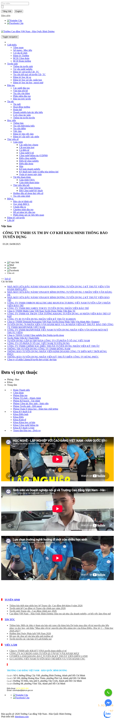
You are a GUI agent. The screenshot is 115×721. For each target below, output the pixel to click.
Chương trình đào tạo (23, 209)
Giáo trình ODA (27, 180)
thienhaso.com (22, 716)
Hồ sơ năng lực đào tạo (24, 212)
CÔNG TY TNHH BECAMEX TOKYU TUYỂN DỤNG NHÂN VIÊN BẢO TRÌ (48, 308)
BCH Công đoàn (21, 58)
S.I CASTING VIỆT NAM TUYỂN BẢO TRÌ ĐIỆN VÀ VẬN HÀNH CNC (47, 659)
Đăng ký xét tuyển (16, 217)
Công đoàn (18, 392)
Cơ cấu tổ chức (20, 53)
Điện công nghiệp (27, 158)
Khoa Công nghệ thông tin (25, 425)
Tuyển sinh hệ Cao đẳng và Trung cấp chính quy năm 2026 (37, 608)
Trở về (7, 279)
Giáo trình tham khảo (29, 182)
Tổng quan (18, 47)
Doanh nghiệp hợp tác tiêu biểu (28, 112)
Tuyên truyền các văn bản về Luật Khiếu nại (30, 639)
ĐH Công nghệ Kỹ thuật (31, 190)
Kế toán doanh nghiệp (29, 169)
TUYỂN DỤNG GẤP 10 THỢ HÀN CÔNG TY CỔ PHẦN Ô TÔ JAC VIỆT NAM (48, 340)
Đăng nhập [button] (5, 15)
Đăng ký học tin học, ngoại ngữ (28, 82)
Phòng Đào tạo (20, 395)
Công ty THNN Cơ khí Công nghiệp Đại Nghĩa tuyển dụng (35, 335)
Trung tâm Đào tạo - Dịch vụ (27, 430)
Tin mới (17, 104)
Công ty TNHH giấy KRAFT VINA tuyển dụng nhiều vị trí (37, 650)
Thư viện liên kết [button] (21, 185)
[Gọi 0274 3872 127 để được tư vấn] (108, 692)
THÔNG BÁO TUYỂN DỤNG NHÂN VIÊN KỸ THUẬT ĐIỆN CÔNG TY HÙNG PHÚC (53, 357)
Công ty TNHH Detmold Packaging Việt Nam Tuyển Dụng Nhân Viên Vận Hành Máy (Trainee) (53, 321)
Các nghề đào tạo (21, 88)
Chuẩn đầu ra (19, 207)
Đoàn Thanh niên (21, 390)
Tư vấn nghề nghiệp (22, 69)
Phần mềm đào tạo (22, 96)
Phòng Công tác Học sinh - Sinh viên (31, 403)
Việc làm (17, 131)
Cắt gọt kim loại (26, 147)
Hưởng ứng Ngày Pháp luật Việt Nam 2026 (30, 633)
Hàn (21, 166)
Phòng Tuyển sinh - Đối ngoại (27, 406)
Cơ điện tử (24, 150)
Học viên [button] (11, 120)
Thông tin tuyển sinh (23, 66)
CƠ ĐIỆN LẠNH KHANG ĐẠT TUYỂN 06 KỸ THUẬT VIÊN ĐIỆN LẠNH (48, 656)
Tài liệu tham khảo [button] (22, 177)
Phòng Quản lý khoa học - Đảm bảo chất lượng (35, 409)
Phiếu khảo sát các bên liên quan (28, 215)
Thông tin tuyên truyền (24, 117)
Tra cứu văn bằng (21, 93)
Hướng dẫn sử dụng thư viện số (28, 193)
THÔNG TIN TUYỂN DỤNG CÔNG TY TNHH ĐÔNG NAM (38, 348)
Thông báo (18, 123)
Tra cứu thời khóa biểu (24, 126)
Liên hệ (10, 220)
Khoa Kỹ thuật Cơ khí (23, 428)
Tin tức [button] (10, 101)
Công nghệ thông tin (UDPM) (33, 155)
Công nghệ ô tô (26, 153)
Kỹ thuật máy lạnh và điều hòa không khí (38, 171)
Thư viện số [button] (13, 139)
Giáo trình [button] (18, 142)
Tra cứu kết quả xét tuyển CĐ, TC (29, 74)
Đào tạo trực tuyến (22, 99)
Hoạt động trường (21, 107)
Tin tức (10, 619)
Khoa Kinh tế (19, 419)
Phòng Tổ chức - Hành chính (27, 398)
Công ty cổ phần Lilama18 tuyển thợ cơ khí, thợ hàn (32, 359)
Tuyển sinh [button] (12, 63)
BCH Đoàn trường (22, 61)
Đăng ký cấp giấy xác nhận (26, 136)
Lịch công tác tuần (22, 115)
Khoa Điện (18, 417)
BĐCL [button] (10, 198)
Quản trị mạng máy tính (30, 174)
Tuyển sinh (12, 599)
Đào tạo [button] (11, 85)
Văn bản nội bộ (20, 90)
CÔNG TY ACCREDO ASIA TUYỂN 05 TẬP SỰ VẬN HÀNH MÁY (44, 653)
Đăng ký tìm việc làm (23, 134)
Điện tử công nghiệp (29, 161)
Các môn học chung (28, 144)
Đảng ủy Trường (21, 55)
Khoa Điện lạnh (20, 414)
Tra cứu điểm (19, 128)
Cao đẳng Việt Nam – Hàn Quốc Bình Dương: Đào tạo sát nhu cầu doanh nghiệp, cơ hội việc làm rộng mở (60, 613)
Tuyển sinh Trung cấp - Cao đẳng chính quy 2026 (33, 611)
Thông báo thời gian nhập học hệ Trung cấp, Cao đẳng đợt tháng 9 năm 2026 (46, 605)
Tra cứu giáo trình (21, 196)
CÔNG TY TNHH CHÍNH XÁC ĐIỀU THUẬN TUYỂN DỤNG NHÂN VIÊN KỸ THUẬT (53, 346)
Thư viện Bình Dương (29, 188)
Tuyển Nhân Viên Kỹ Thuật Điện (23, 338)
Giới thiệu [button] (12, 45)
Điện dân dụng (26, 163)
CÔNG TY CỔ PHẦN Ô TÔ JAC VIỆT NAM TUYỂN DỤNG (38, 343)
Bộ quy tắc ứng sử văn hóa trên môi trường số (31, 636)
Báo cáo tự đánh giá (22, 201)
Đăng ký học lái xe (22, 77)
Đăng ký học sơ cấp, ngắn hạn (27, 80)
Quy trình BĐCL (21, 204)
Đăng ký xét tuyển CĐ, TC (26, 72)
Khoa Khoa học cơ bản (24, 422)
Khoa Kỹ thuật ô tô (22, 411)
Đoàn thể (17, 109)
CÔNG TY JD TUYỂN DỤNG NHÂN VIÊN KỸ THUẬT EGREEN (41, 319)
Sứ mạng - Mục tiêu (22, 50)
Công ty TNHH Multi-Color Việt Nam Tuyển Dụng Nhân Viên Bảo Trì (41, 311)
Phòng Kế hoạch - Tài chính (26, 401)
